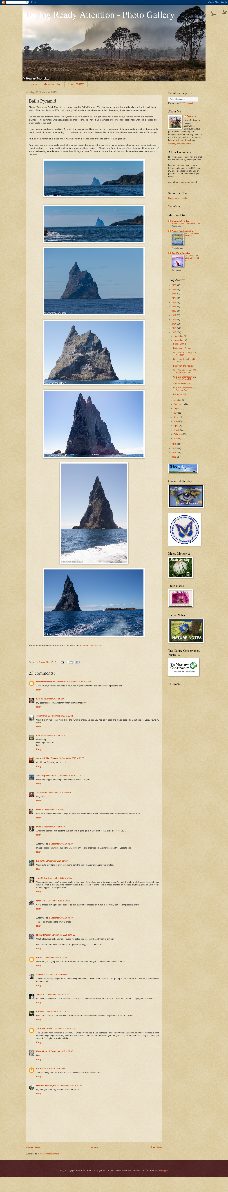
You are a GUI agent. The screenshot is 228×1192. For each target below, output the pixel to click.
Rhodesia (40, 901)
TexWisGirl (41, 792)
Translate (190, 103)
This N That (41, 878)
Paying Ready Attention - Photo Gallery (100, 14)
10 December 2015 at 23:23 (69, 1085)
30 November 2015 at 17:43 (78, 682)
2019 (174, 315)
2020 (174, 311)
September (179, 404)
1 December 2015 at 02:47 (57, 861)
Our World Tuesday (87, 645)
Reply (38, 690)
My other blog (52, 84)
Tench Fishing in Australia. (192, 234)
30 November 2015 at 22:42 (60, 716)
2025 (174, 289)
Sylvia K (40, 994)
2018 (174, 319)
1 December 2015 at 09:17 (57, 994)
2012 (174, 452)
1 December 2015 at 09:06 (55, 974)
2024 (174, 294)
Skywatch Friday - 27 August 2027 (186, 223)
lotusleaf (40, 1011)
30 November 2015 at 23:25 (53, 736)
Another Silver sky (181, 383)
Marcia (39, 810)
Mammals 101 (179, 394)
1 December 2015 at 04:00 (60, 878)
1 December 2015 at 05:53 (63, 935)
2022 (174, 302)
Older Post (155, 1147)
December (179, 336)
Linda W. (40, 861)
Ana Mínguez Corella (46, 775)
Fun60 (39, 957)
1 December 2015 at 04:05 (58, 901)
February (178, 434)
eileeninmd (41, 716)
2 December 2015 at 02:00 (65, 1029)
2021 (174, 306)
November (179, 340)
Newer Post (33, 1147)
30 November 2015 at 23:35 (71, 758)
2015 (174, 332)
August (177, 408)
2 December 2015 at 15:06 (53, 1068)
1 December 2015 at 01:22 (55, 810)
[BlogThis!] (71, 662)
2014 (174, 444)
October (178, 400)
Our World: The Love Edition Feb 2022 (192, 258)
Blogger (164, 1170)
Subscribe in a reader (177, 198)
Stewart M (191, 116)
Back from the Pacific (183, 366)
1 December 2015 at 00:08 (69, 775)
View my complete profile (179, 144)
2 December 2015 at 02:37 (61, 1051)
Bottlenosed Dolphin (182, 348)
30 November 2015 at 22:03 (53, 699)
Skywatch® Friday (180, 221)
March (177, 430)
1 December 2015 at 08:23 (55, 957)
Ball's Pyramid (179, 344)
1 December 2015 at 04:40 (61, 918)
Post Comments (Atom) (48, 1154)
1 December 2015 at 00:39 (59, 792)
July (176, 413)
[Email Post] (62, 662)
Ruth (38, 1068)
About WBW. (76, 84)
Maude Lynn (42, 1051)
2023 (174, 298)
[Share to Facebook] (76, 662)
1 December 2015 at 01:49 (53, 827)
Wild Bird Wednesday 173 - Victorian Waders (185, 371)
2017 (174, 324)
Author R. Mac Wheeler (47, 758)
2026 (174, 285)
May (176, 421)
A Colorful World (44, 1029)
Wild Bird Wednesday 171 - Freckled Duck (185, 389)
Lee (38, 699)
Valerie (39, 974)
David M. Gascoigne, (46, 1085)
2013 (174, 448)
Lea (38, 736)
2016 (174, 328)
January (178, 438)
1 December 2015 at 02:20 (61, 844)
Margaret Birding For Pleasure (50, 682)
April (176, 426)
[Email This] (68, 662)
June (176, 417)
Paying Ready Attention (183, 231)
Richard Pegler (43, 935)
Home (33, 84)
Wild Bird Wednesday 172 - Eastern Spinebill (185, 378)
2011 (174, 457)
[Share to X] (74, 662)
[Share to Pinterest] (79, 662)
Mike (38, 827)
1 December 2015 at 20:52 (57, 1011)
